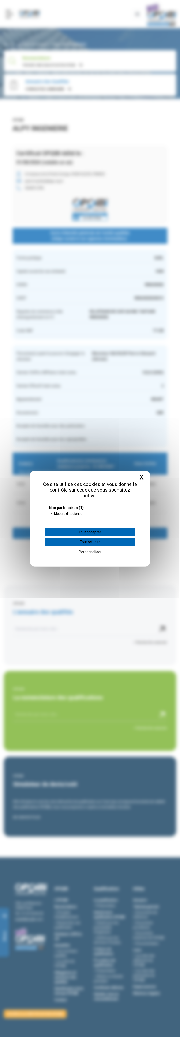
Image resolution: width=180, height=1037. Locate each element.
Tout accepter (90, 532)
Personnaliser (90, 552)
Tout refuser (90, 542)
